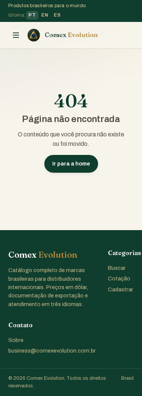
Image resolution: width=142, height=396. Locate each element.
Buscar (117, 268)
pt (32, 15)
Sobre (15, 340)
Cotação (119, 278)
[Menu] (15, 35)
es (57, 15)
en (44, 15)
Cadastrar (120, 289)
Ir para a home (71, 164)
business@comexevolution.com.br (52, 351)
